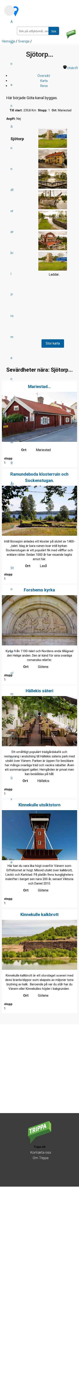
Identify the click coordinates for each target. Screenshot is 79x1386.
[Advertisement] (39, 1073)
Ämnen (12, 64)
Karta (44, 81)
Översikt (43, 76)
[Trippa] (39, 1142)
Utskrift (72, 68)
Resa (44, 86)
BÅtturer (12, 505)
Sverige (12, 820)
